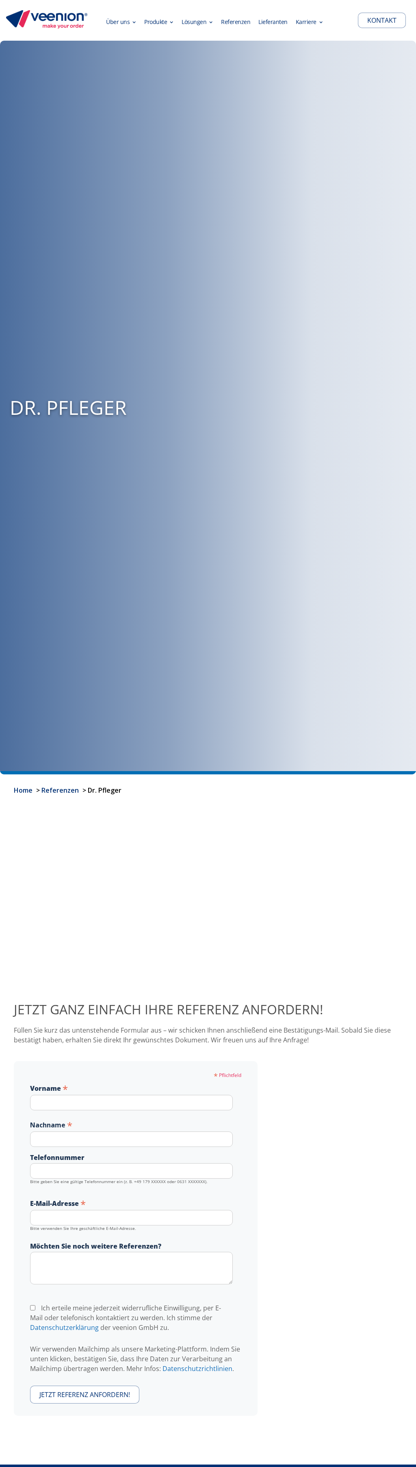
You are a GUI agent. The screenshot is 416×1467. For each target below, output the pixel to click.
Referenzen (60, 790)
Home (23, 790)
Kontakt (381, 20)
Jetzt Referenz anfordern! (84, 1394)
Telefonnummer (57, 1157)
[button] (121, 20)
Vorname (49, 1088)
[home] (46, 20)
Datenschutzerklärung (64, 1327)
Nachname (51, 1124)
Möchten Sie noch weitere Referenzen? (95, 1246)
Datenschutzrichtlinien (197, 1368)
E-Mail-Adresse (58, 1203)
